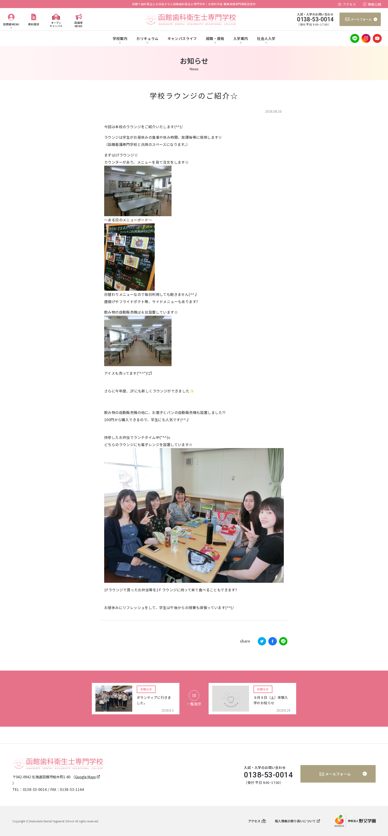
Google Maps (85, 776)
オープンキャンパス (56, 24)
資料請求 (33, 24)
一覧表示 (194, 703)
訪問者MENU (11, 24)
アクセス (349, 4)
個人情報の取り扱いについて (295, 821)
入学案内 (240, 38)
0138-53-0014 (35, 789)
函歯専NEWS (78, 24)
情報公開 (374, 4)
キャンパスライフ (182, 38)
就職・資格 (215, 38)
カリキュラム (147, 38)
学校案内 (120, 38)
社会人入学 (266, 38)
